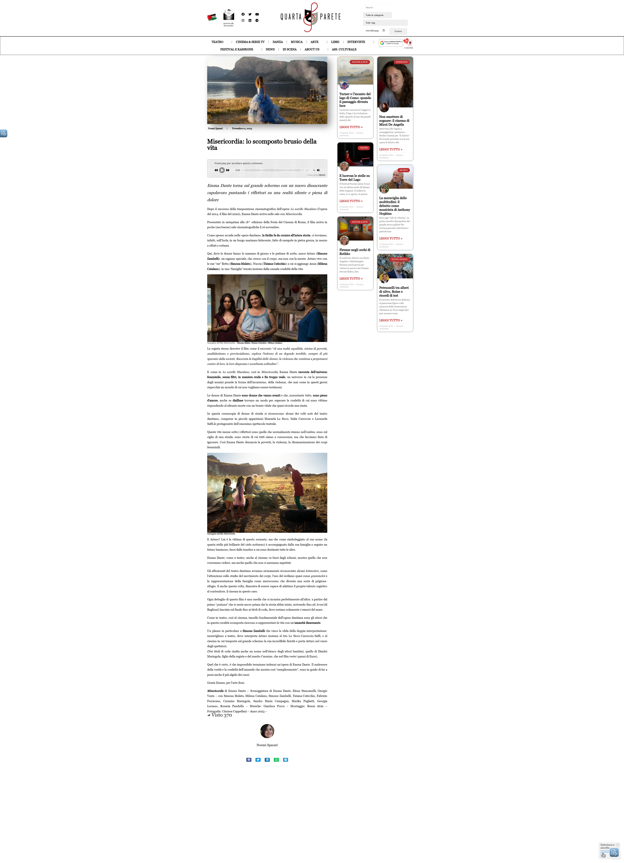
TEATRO (217, 42)
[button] (249, 760)
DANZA (278, 42)
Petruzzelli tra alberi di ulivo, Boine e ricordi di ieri (394, 291)
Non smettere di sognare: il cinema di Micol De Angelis (394, 120)
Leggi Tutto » (351, 127)
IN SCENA (290, 49)
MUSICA (297, 42)
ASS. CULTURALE (344, 49)
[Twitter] (250, 14)
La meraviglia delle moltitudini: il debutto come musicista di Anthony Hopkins (394, 205)
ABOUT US (312, 49)
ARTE (314, 42)
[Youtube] (257, 14)
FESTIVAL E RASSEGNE (236, 49)
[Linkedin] (250, 20)
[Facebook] (243, 14)
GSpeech (321, 175)
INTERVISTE (356, 42)
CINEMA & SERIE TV (250, 42)
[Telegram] (257, 20)
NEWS (270, 49)
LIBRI (335, 42)
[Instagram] (243, 20)
